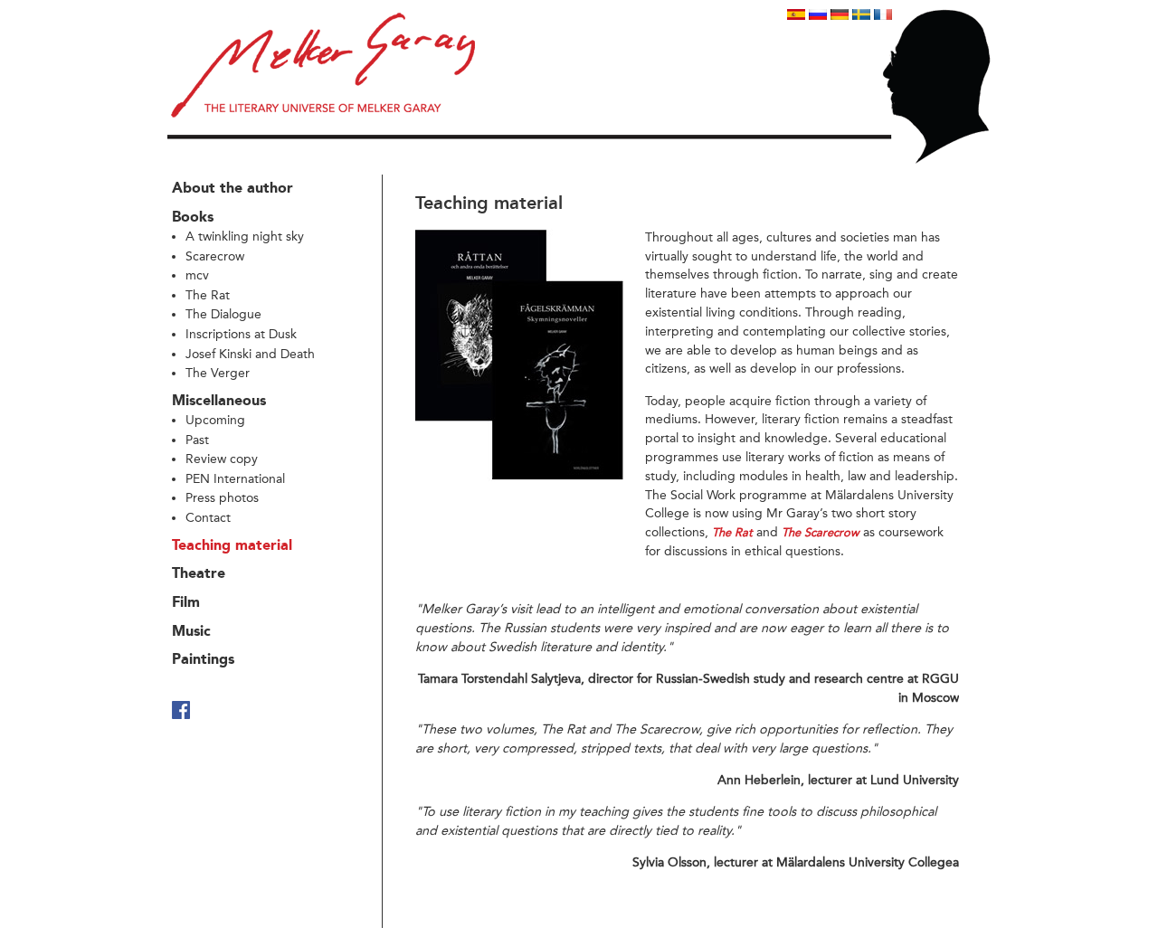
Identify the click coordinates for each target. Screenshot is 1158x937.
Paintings (203, 660)
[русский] (818, 15)
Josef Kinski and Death (250, 354)
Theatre (198, 574)
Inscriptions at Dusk (241, 334)
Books (193, 218)
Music (191, 632)
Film (186, 603)
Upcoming (215, 420)
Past (197, 440)
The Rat (207, 295)
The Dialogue (223, 314)
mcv (197, 275)
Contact (208, 517)
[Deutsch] (840, 15)
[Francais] (883, 15)
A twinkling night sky (244, 236)
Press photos (222, 498)
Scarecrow (214, 256)
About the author (232, 189)
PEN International (235, 479)
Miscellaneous (219, 401)
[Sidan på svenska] (861, 15)
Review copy (221, 459)
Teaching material (232, 546)
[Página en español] (796, 15)
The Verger (217, 373)
